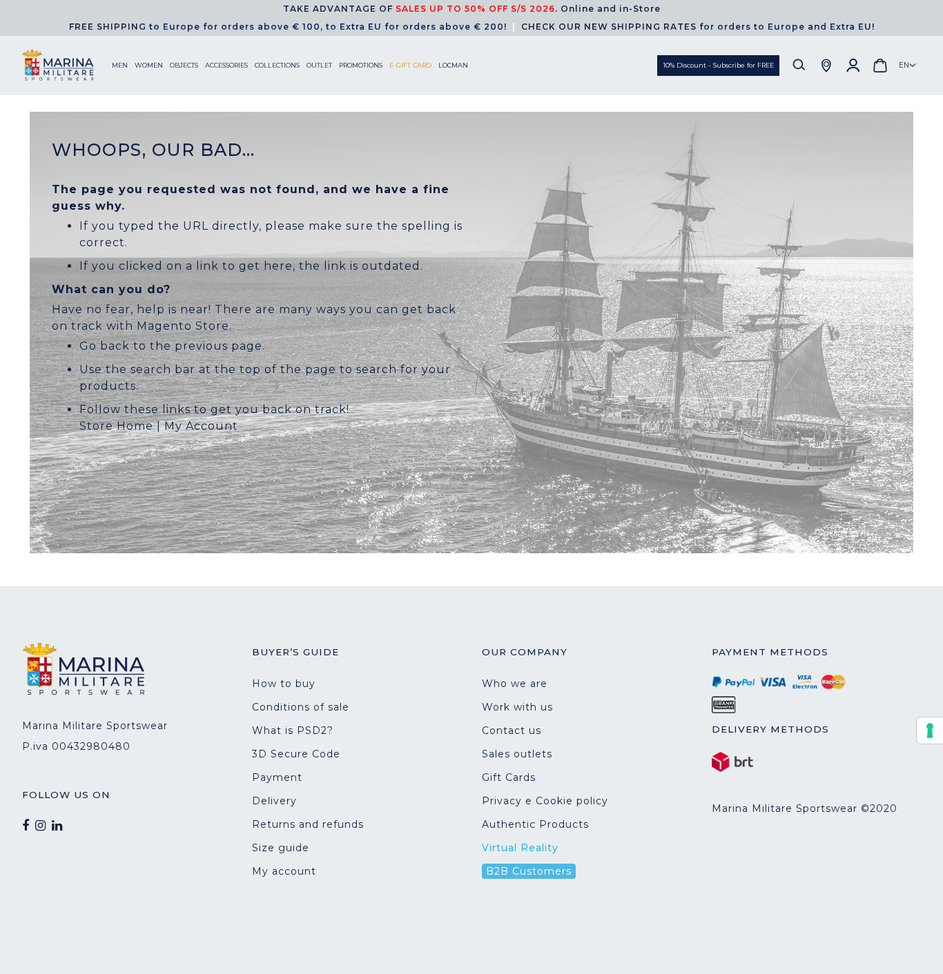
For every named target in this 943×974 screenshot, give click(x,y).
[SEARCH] (799, 65)
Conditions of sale (300, 707)
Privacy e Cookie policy (545, 801)
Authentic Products (535, 824)
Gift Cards (509, 777)
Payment (277, 777)
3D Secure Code (296, 754)
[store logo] (67, 65)
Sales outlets (517, 754)
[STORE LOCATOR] (826, 65)
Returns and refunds (308, 824)
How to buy (283, 683)
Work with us (517, 707)
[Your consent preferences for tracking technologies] (930, 730)
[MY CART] (880, 65)
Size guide (280, 848)
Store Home (116, 426)
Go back (104, 345)
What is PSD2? (292, 730)
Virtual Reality (520, 848)
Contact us (511, 730)
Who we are (514, 683)
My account (284, 871)
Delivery (274, 801)
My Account (201, 426)
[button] (907, 65)
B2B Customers (529, 871)
